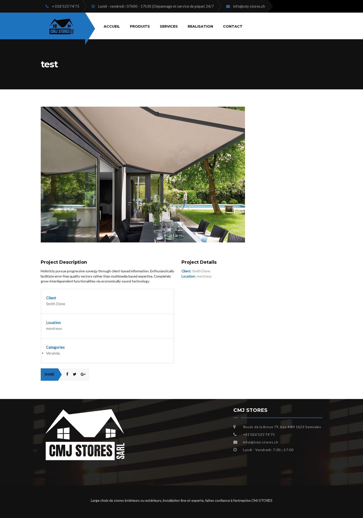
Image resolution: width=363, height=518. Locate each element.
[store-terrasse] (143, 109)
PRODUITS (140, 26)
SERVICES (169, 26)
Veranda (53, 353)
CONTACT (232, 26)
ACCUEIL (112, 26)
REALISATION (200, 26)
